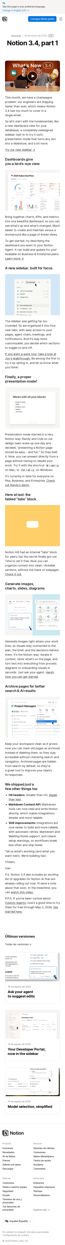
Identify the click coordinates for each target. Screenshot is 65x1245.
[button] (32, 717)
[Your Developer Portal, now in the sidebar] (32, 1035)
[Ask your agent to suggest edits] (32, 978)
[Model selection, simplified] (32, 1091)
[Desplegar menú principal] (60, 18)
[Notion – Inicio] (5, 19)
